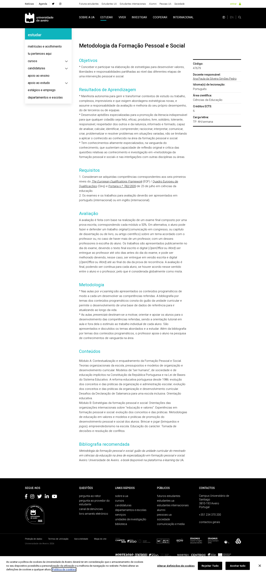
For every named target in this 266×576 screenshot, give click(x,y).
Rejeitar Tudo (210, 565)
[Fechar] (259, 565)
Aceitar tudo (238, 565)
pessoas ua (164, 514)
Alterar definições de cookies (176, 565)
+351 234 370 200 (210, 514)
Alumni (153, 4)
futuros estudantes (168, 496)
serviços (120, 514)
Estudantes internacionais (133, 4)
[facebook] (53, 4)
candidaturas (36, 68)
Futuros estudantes (89, 4)
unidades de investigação (130, 519)
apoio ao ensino (38, 76)
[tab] (48, 46)
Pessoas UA (165, 4)
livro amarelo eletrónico (93, 513)
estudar (106, 17)
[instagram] (60, 4)
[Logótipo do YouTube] (54, 497)
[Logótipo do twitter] (39, 497)
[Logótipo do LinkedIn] (47, 497)
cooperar (160, 17)
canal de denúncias (91, 509)
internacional (183, 17)
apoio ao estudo (39, 83)
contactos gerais (209, 522)
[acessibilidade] (224, 17)
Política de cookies (64, 569)
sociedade (163, 519)
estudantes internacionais (173, 505)
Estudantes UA (109, 4)
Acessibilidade (81, 539)
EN (231, 17)
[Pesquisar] (239, 17)
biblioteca (121, 524)
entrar (233, 4)
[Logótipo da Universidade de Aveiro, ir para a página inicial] (39, 18)
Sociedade (179, 4)
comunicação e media (171, 524)
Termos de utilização (58, 539)
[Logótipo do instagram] (32, 497)
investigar (139, 17)
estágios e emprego (41, 90)
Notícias (29, 4)
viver (122, 17)
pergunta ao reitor (90, 496)
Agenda (43, 4)
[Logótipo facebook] (26, 497)
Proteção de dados (33, 539)
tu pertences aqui (39, 53)
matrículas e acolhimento (45, 46)
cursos (32, 61)
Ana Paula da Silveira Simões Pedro (215, 78)
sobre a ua (87, 17)
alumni (161, 510)
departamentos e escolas (45, 97)
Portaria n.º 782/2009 (122, 186)
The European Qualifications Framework (117, 181)
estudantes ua (165, 500)
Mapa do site (100, 539)
